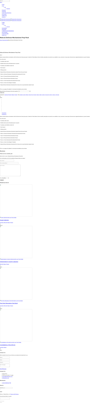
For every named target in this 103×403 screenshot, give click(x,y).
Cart (5, 7)
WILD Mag (4, 11)
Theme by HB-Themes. (14, 394)
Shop (3, 5)
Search (1, 387)
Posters (16, 94)
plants (40, 94)
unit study (57, 94)
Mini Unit (9, 94)
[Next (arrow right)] (1, 402)
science (53, 94)
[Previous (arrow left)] (0, 402)
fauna (30, 94)
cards (24, 94)
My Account (4, 14)
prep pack (47, 94)
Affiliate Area (4, 15)
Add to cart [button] (9, 217)
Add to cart (2, 92)
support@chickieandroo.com (7, 376)
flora (32, 94)
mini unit (34, 94)
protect (50, 94)
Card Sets (6, 40)
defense (26, 94)
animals (21, 94)
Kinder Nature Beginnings (6, 12)
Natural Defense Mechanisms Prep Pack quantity (9, 91)
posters (43, 94)
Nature (13, 94)
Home (3, 4)
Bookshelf (4, 10)
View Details (14, 217)
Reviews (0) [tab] (4, 114)
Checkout (8, 8)
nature (38, 94)
